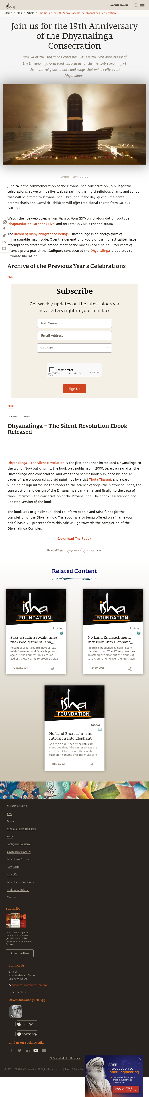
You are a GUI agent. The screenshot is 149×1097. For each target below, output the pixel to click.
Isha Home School (18, 859)
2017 (10, 277)
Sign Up (74, 388)
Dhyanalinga (100, 251)
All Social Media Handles (64, 1058)
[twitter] (4, 235)
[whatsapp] (5, 221)
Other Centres (17, 992)
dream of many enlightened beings (41, 234)
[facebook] (4, 228)
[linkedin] (4, 241)
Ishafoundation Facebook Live (30, 224)
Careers (11, 897)
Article (30, 13)
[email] (4, 248)
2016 (10, 406)
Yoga (10, 836)
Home (8, 13)
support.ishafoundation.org (29, 985)
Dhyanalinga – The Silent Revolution (35, 463)
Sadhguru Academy (19, 851)
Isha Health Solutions (20, 882)
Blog (19, 13)
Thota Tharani (100, 479)
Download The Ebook (74, 539)
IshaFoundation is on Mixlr (19, 417)
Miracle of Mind (17, 806)
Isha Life (12, 874)
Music (11, 821)
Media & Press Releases (21, 829)
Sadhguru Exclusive (19, 844)
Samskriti (13, 867)
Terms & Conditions (75, 1069)
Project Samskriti (18, 889)
